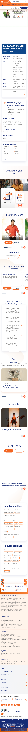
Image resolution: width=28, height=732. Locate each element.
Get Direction (16, 286)
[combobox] (26, 580)
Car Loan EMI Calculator (7, 636)
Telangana (13, 603)
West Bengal (10, 604)
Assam (20, 596)
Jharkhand (12, 598)
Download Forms (11, 661)
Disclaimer (9, 717)
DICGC (18, 709)
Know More (8, 32)
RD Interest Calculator (21, 637)
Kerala (22, 598)
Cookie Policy (4, 717)
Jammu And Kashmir (13, 608)
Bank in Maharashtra (17, 564)
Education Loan (18, 616)
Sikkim (2, 603)
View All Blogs (13, 360)
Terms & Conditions (22, 717)
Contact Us (3, 659)
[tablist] (14, 627)
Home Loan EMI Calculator (7, 633)
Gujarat (18, 597)
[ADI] (2, 583)
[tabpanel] (14, 24)
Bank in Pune (7, 555)
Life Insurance (12, 620)
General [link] (2, 4)
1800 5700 (16, 61)
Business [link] (17, 1)
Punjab (16, 601)
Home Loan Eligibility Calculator (8, 640)
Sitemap (3, 719)
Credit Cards (19, 622)
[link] (13, 8)
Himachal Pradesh (5, 598)
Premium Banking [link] (19, 4)
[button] (11, 8)
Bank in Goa (7, 569)
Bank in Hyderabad (8, 566)
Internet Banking (5, 651)
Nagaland (8, 601)
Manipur (18, 600)
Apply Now (17, 240)
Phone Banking (14, 623)
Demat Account (11, 619)
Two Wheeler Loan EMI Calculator (9, 641)
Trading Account (5, 620)
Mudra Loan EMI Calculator (20, 642)
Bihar (23, 596)
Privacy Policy (15, 717)
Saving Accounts (17, 618)
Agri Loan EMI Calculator (7, 638)
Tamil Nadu (7, 603)
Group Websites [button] (5, 697)
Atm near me (7, 547)
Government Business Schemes (8, 625)
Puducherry (4, 609)
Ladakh (20, 608)
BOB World (3, 661)
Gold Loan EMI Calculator (7, 642)
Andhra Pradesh (5, 596)
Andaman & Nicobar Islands (7, 605)
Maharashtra (13, 600)
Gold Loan (3, 618)
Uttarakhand (4, 604)
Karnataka (18, 598)
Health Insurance (5, 622)
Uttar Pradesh (23, 603)
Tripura (17, 603)
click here (13, 726)
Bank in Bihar (15, 561)
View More (13, 348)
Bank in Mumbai (17, 550)
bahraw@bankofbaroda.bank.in (18, 78)
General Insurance (21, 620)
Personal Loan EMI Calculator (8, 632)
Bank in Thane (17, 553)
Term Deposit (4, 619)
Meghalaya (23, 600)
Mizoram (3, 601)
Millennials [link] (8, 4)
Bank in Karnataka (18, 566)
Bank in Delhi (7, 561)
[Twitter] (12, 703)
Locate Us (20, 659)
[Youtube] (15, 703)
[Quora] (18, 703)
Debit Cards (12, 622)
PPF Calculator (20, 634)
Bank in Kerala (7, 564)
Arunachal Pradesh (13, 596)
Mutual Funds (19, 619)
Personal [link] (13, 1)
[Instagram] (5, 702)
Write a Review (14, 256)
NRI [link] (13, 4)
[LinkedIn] (9, 703)
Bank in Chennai (15, 555)
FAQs (16, 659)
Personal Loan (4, 616)
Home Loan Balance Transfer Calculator (10, 644)
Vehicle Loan (10, 618)
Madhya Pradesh (5, 600)
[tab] (14, 594)
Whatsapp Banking (5, 623)
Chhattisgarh (10, 597)
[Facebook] (2, 702)
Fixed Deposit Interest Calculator (8, 634)
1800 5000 (15, 63)
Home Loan (11, 616)
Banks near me (14, 547)
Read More (5, 157)
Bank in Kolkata (7, 558)
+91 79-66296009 (18, 69)
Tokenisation (4, 652)
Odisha (12, 601)
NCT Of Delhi (4, 608)
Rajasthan (21, 601)
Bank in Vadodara (8, 553)
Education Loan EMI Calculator (8, 637)
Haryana (22, 597)
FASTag (20, 623)
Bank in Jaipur (16, 558)
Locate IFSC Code (8, 550)
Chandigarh (4, 597)
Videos (24, 659)
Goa (15, 597)
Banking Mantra (10, 659)
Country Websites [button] (19, 697)
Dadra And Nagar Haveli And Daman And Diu (11, 607)
